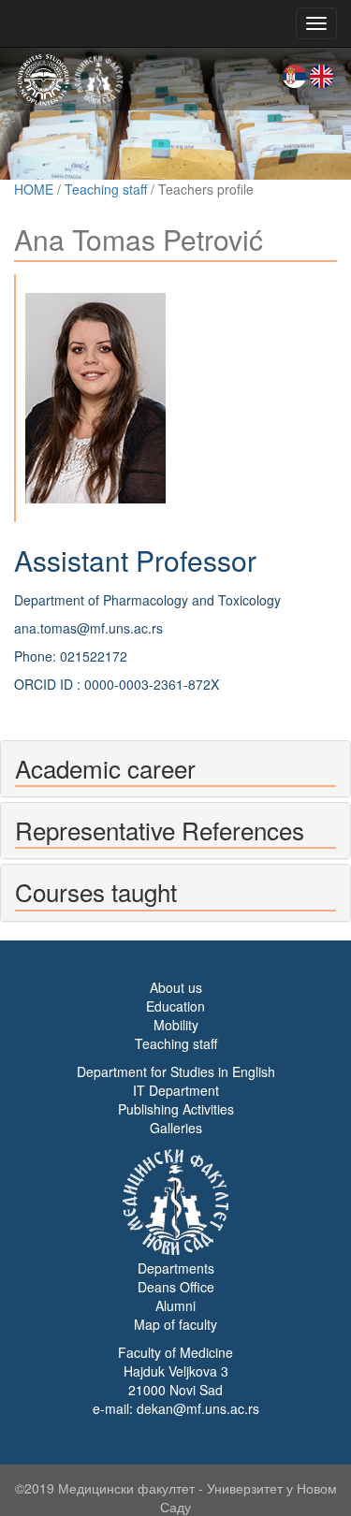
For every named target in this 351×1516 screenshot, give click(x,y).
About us (176, 987)
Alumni (175, 1305)
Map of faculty (175, 1324)
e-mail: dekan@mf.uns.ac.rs (176, 1408)
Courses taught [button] (96, 891)
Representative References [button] (159, 829)
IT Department (176, 1090)
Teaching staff (106, 189)
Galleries (176, 1127)
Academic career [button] (105, 768)
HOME (33, 189)
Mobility (176, 1024)
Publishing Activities (176, 1109)
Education (175, 1006)
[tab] (175, 768)
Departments (176, 1268)
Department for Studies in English (176, 1071)
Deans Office (176, 1286)
